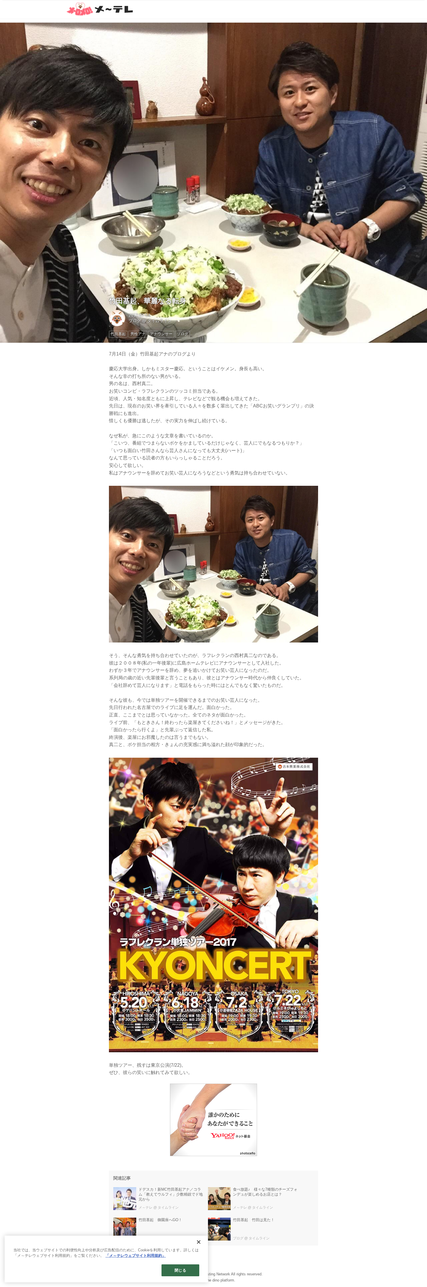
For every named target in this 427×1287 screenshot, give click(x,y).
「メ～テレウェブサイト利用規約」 (135, 1256)
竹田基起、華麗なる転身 (147, 301)
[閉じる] (198, 1242)
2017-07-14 (139, 315)
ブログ (135, 320)
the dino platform (220, 1280)
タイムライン (159, 320)
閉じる (180, 1270)
